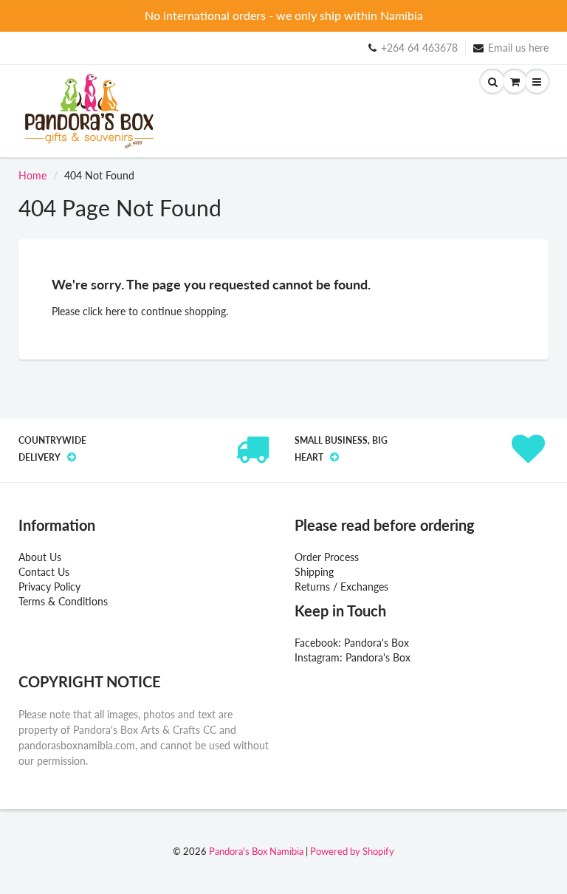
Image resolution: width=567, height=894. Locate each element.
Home (32, 175)
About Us (39, 557)
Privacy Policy (49, 586)
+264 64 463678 (419, 47)
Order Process (327, 557)
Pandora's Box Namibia (256, 851)
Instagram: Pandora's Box (352, 657)
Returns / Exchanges (341, 586)
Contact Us (43, 571)
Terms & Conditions (63, 601)
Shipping (314, 571)
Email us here (518, 47)
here (116, 311)
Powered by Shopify (352, 851)
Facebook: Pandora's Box (352, 642)
